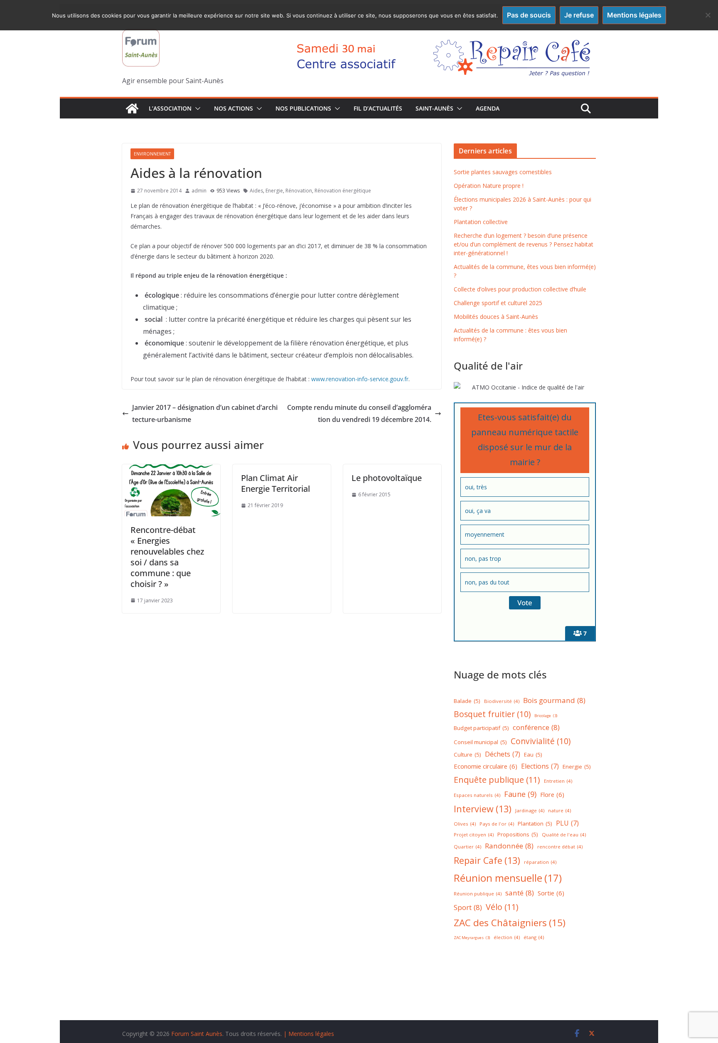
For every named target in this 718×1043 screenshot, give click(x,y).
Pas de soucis (529, 15)
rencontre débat (560, 846)
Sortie (551, 893)
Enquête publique (497, 779)
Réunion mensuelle (508, 878)
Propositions (517, 834)
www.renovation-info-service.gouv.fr (359, 379)
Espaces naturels (477, 795)
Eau (533, 754)
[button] (196, 108)
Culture (467, 754)
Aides (256, 190)
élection (507, 937)
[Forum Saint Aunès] (132, 108)
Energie (274, 190)
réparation (540, 862)
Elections (540, 766)
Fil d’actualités (378, 108)
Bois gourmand (554, 700)
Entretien (558, 781)
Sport (468, 907)
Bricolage (545, 715)
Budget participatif (481, 728)
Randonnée (509, 846)
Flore (552, 794)
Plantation (535, 823)
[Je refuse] (707, 15)
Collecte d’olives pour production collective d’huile (520, 289)
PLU (567, 823)
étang (534, 937)
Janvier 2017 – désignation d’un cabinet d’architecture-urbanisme (205, 413)
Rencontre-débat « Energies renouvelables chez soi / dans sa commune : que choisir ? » (167, 556)
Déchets (502, 754)
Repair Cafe (487, 860)
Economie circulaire (485, 766)
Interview (482, 809)
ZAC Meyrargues (472, 937)
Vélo (502, 906)
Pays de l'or (496, 824)
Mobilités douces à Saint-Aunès (496, 317)
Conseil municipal (480, 742)
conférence (536, 727)
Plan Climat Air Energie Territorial (275, 483)
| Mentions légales (308, 1034)
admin (199, 190)
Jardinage (529, 810)
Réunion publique (478, 893)
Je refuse (579, 15)
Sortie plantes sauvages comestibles (503, 172)
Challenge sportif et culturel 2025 (498, 303)
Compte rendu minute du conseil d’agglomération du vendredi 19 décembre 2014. (359, 413)
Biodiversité (501, 701)
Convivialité (540, 741)
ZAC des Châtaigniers (510, 922)
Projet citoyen (474, 834)
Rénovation (298, 190)
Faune (520, 794)
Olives (465, 824)
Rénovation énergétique (343, 190)
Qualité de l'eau (564, 834)
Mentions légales (634, 15)
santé (519, 893)
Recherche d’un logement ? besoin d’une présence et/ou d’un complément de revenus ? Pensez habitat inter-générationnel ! (523, 244)
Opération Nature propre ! (489, 186)
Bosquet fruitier (492, 714)
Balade (467, 701)
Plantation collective (481, 222)
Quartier (467, 846)
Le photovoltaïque (387, 477)
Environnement (152, 154)
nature (559, 810)
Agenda (487, 108)
